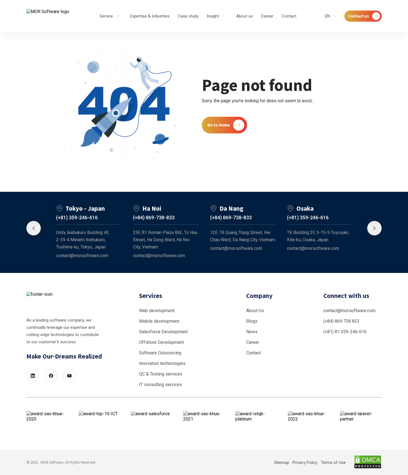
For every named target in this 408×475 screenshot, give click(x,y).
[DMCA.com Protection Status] (368, 462)
